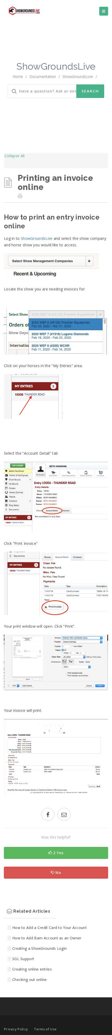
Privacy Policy (16, 1029)
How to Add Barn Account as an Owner (47, 938)
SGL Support (23, 958)
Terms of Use (45, 1029)
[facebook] (48, 815)
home (18, 76)
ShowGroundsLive (37, 238)
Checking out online (29, 979)
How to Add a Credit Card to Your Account (49, 927)
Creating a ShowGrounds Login (39, 948)
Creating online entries (32, 969)
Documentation (42, 76)
